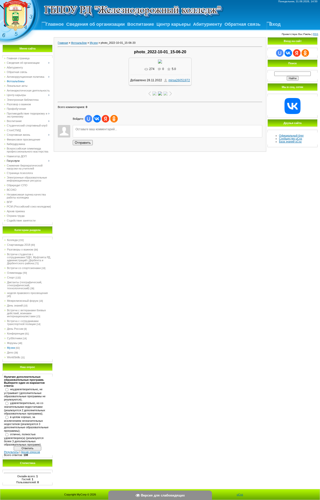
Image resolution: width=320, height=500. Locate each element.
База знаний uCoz (290, 141)
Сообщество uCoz (290, 138)
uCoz (240, 494)
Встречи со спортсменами (24, 268)
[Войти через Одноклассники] (114, 118)
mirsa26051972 (179, 80)
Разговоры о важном (20, 249)
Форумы (12, 343)
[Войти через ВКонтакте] (97, 118)
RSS (315, 34)
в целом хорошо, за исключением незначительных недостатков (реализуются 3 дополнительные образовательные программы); (26, 424)
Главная (63, 42)
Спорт (11, 277)
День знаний (15, 305)
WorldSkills (13, 357)
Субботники (14, 338)
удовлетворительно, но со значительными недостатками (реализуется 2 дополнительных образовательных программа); (24, 408)
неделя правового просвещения (27, 293)
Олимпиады (14, 272)
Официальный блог (291, 135)
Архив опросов (30, 452)
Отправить (83, 142)
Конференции (15, 333)
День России (15, 328)
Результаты (11, 452)
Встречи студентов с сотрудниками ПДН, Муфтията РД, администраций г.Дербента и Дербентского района (29, 259)
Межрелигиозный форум (22, 300)
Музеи (11, 347)
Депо (10, 352)
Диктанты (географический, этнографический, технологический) (24, 285)
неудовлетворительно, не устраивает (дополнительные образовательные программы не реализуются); (25, 394)
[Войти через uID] (88, 118)
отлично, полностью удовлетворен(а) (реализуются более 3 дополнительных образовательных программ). (24, 439)
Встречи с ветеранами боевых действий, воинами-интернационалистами (26, 313)
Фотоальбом (79, 42)
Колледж (12, 240)
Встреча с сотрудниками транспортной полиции (22, 323)
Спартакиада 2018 (18, 244)
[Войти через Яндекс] (105, 118)
